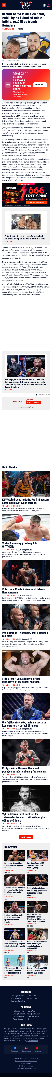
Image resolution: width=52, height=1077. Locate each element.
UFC (5, 872)
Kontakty (37, 1051)
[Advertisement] (26, 324)
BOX (9, 872)
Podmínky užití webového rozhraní (26, 1061)
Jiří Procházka (18, 1016)
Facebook (15, 1051)
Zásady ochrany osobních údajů (26, 1068)
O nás (30, 1019)
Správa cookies (26, 1063)
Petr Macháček (33, 1016)
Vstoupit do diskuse (33, 403)
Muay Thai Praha (34, 1014)
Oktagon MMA (27, 550)
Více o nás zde (33, 1041)
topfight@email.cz (18, 1001)
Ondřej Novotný (18, 1014)
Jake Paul (31, 1011)
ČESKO (20, 29)
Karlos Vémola (18, 1011)
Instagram (26, 1051)
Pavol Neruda (18, 1019)
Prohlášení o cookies (26, 1066)
